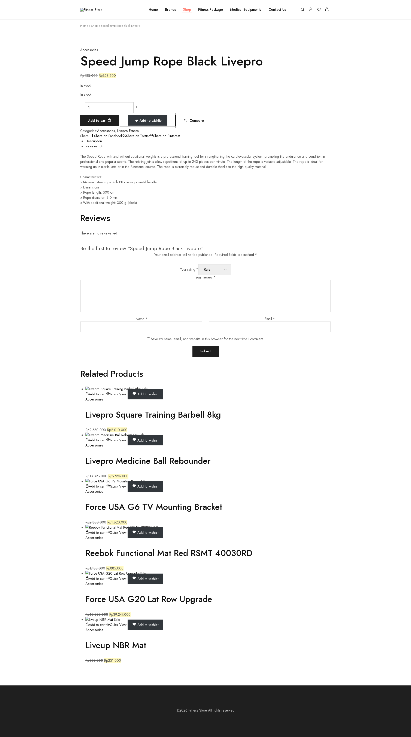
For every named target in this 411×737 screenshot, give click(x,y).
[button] (194, 120)
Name (141, 318)
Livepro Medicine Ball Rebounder (148, 461)
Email (270, 318)
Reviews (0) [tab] (94, 146)
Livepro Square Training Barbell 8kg (153, 414)
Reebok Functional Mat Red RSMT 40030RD (168, 553)
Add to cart (98, 120)
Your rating (189, 269)
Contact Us (277, 9)
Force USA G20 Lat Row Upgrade (148, 599)
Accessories (89, 49)
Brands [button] (170, 9)
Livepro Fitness (128, 130)
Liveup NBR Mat (115, 645)
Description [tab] (93, 141)
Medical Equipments (245, 9)
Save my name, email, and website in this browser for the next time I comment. (207, 339)
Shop (187, 9)
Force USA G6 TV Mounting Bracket (153, 507)
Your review (205, 277)
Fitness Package (210, 9)
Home (153, 9)
